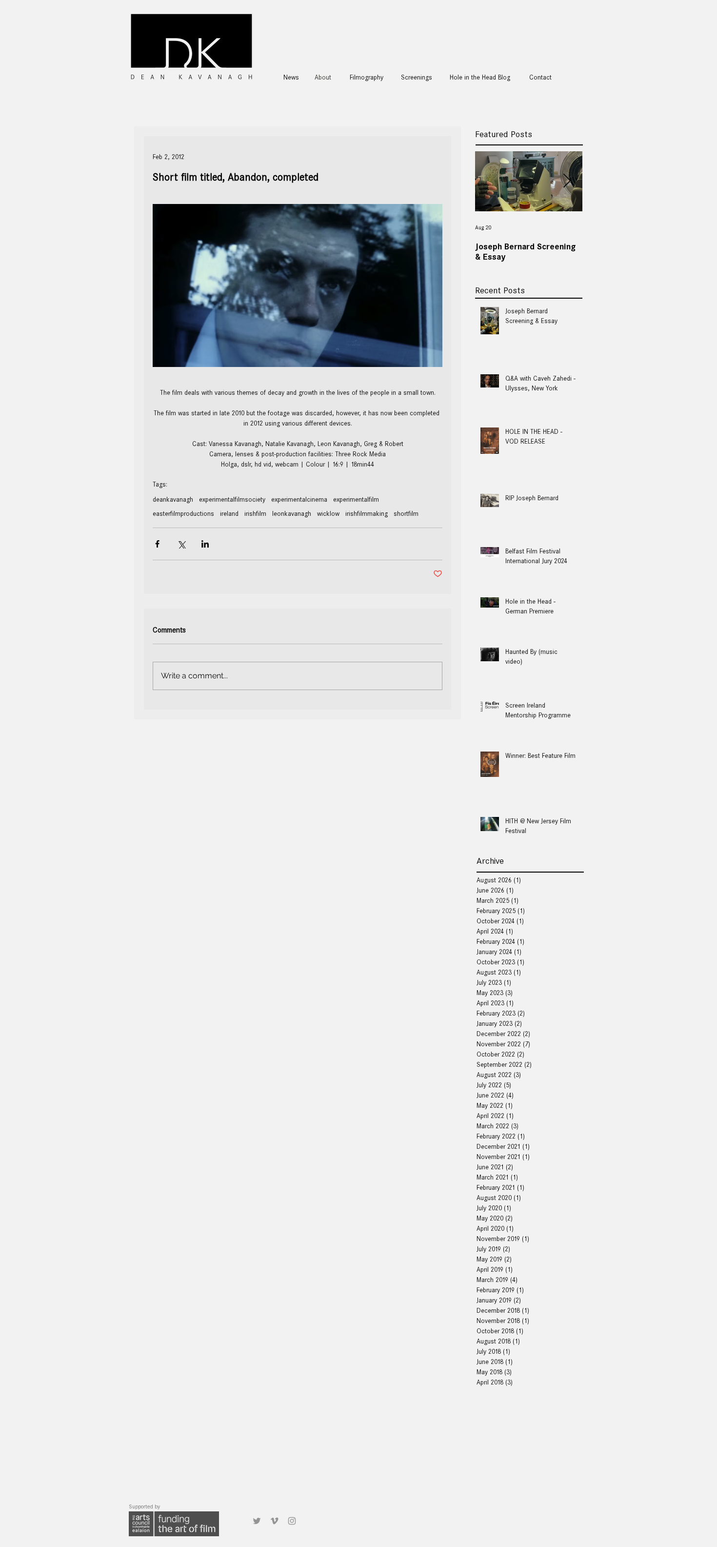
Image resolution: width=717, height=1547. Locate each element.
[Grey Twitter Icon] (257, 1521)
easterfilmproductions (183, 513)
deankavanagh (173, 499)
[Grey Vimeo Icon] (274, 1521)
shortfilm (406, 513)
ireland (229, 513)
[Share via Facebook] (157, 544)
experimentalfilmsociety (232, 499)
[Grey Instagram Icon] (292, 1521)
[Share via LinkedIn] (205, 544)
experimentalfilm (356, 499)
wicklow (328, 513)
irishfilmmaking (366, 513)
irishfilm (255, 513)
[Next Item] (566, 181)
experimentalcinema (299, 499)
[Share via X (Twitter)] (181, 544)
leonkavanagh (291, 513)
